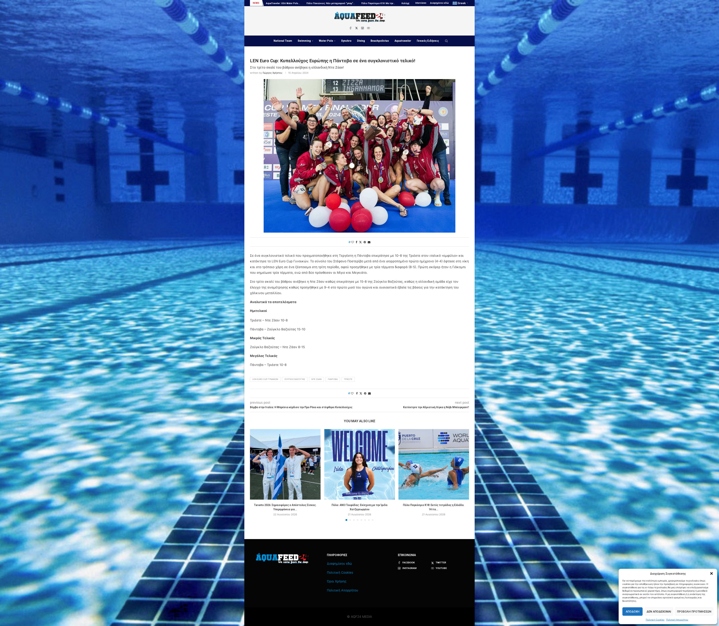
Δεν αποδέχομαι (659, 611)
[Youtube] (368, 28)
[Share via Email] (369, 242)
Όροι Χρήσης (336, 581)
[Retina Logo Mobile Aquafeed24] (282, 558)
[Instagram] (362, 28)
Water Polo (326, 40)
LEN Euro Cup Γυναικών (265, 379)
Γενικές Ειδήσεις (428, 40)
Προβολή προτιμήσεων (694, 611)
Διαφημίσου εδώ (439, 3)
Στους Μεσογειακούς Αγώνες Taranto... (281, 3)
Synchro (346, 40)
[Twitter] (356, 28)
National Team (283, 40)
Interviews (420, 3)
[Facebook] (350, 28)
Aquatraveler (403, 40)
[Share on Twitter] (360, 242)
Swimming (304, 40)
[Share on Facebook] (356, 242)
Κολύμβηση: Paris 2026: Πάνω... (376, 3)
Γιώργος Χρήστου (272, 72)
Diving (361, 40)
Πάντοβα (333, 379)
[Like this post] (352, 242)
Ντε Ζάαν (316, 379)
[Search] (446, 41)
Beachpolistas (380, 40)
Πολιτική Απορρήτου (677, 619)
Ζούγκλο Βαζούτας (294, 379)
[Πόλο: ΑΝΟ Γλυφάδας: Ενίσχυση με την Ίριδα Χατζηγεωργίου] (359, 464)
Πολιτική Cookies (655, 619)
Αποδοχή (632, 611)
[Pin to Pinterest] (365, 242)
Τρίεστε (348, 379)
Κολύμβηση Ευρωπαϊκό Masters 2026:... (330, 3)
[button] (711, 573)
